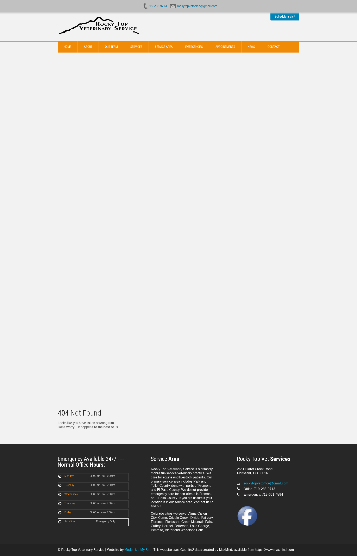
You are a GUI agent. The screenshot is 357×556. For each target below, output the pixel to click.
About (88, 47)
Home (67, 47)
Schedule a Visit (285, 16)
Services (136, 47)
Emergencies (194, 47)
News (251, 47)
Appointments (225, 47)
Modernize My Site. (138, 549)
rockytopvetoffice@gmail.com (265, 483)
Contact (274, 47)
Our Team (111, 47)
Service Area (164, 47)
